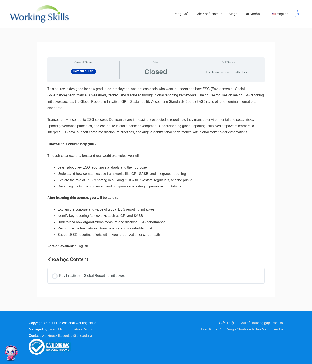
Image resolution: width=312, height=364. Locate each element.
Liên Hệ (277, 329)
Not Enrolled (83, 71)
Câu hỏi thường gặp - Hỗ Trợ (261, 323)
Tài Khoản (252, 14)
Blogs (233, 14)
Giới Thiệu (227, 323)
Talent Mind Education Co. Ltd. (71, 329)
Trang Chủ (181, 14)
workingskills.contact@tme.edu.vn (67, 335)
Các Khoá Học (206, 14)
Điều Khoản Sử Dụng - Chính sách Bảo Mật (234, 329)
